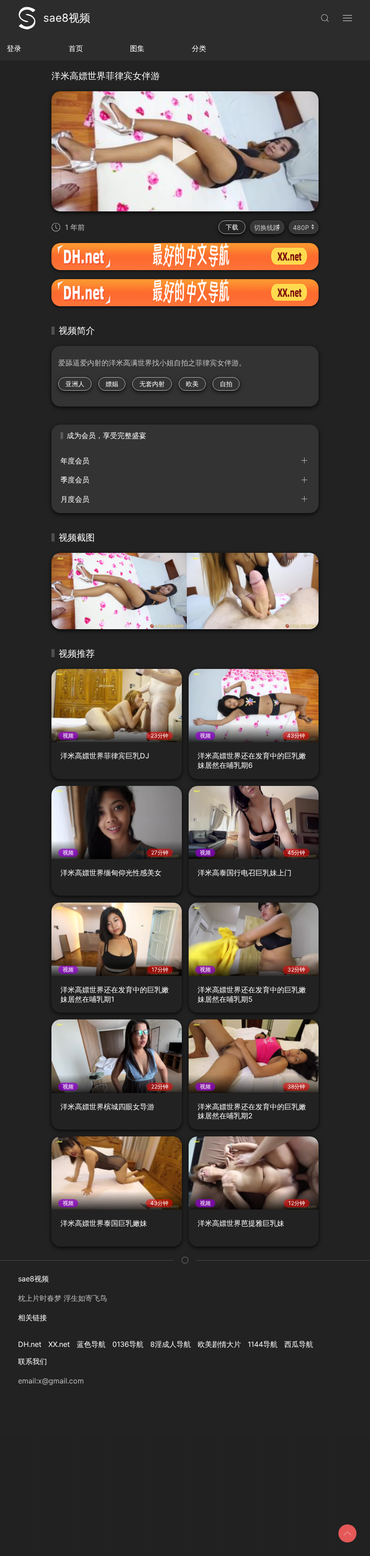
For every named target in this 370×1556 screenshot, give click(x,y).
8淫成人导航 (170, 1344)
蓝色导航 (91, 1344)
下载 (232, 227)
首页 (76, 48)
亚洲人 (74, 384)
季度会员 (74, 479)
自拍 (226, 384)
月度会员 (74, 499)
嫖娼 (112, 384)
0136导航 (127, 1344)
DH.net (30, 1344)
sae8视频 (66, 17)
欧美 (192, 384)
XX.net (59, 1344)
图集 (137, 48)
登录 (14, 48)
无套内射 (152, 384)
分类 (199, 48)
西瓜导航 (298, 1344)
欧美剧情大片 (219, 1344)
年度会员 (74, 460)
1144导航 (263, 1344)
